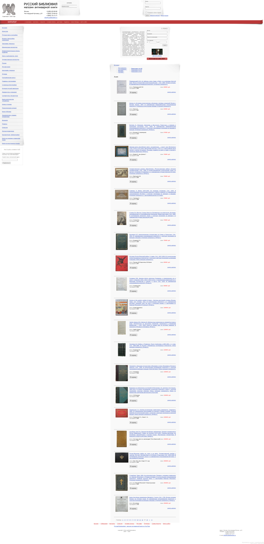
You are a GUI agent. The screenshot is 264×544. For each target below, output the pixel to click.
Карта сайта (166, 523)
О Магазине (104, 523)
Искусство (5, 31)
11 (140, 520)
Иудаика (4, 74)
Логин (146, 1)
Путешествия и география (10, 35)
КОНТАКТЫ (35, 22)
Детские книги (6, 67)
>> (152, 520)
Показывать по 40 (136, 70)
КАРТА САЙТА (84, 22)
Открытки (5, 127)
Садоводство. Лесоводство (10, 95)
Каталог (96, 523)
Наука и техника (7, 104)
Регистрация (164, 15)
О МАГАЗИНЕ (28, 22)
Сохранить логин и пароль (154, 12)
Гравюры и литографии (9, 81)
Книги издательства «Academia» (8, 100)
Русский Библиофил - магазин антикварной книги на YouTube (132, 526)
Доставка (139, 523)
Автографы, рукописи (8, 70)
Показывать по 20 (136, 68)
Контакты (112, 523)
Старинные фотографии (9, 85)
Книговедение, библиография (10, 135)
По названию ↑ (122, 68)
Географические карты (8, 77)
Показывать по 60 (136, 71)
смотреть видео (157, 56)
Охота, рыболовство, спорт (10, 56)
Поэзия (4, 63)
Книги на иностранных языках (11, 143)
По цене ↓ (121, 72)
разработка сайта (259, 542)
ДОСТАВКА (59, 22)
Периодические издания (9, 108)
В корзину (133, 92)
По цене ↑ (121, 71)
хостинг (252, 542)
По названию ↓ (122, 69)
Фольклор (5, 120)
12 (142, 520)
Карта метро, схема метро (257, 543)
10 (137, 520)
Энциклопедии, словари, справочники (9, 116)
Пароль (147, 6)
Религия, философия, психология (8, 39)
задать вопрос (171, 92)
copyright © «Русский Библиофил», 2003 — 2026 (127, 531)
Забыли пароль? (155, 15)
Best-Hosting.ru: (246, 542)
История (4, 28)
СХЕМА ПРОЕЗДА (75, 22)
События (120, 523)
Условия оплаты (129, 523)
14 (147, 520)
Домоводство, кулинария (9, 92)
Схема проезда (156, 523)
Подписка (147, 523)
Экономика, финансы (8, 43)
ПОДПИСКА (66, 22)
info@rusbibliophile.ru (50, 17)
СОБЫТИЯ (42, 22)
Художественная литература (10, 59)
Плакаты (4, 124)
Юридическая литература (9, 47)
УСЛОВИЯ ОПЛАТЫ (51, 22)
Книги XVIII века (6, 111)
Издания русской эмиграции (10, 88)
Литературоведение (8, 131)
